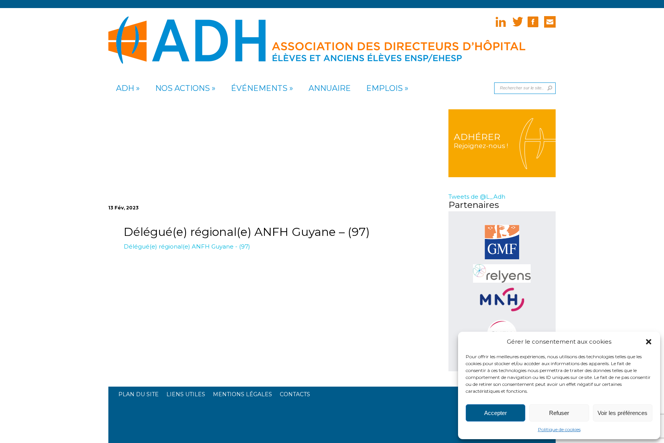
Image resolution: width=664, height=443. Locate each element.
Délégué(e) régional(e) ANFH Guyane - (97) (187, 246)
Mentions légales (242, 394)
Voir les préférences (622, 413)
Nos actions (182, 88)
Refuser (559, 413)
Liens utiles (185, 394)
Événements (259, 88)
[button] (648, 342)
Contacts (295, 394)
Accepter (495, 413)
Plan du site (138, 394)
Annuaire (330, 88)
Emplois (384, 88)
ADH (125, 88)
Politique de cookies (559, 429)
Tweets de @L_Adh (476, 196)
